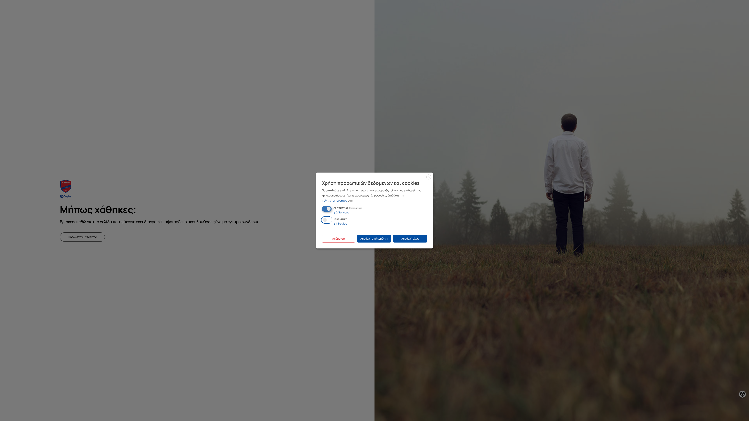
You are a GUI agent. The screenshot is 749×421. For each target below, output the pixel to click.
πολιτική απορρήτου (334, 200)
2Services (341, 212)
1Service (340, 224)
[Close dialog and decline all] (428, 176)
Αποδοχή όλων (410, 239)
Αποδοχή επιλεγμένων (374, 239)
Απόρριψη (338, 239)
